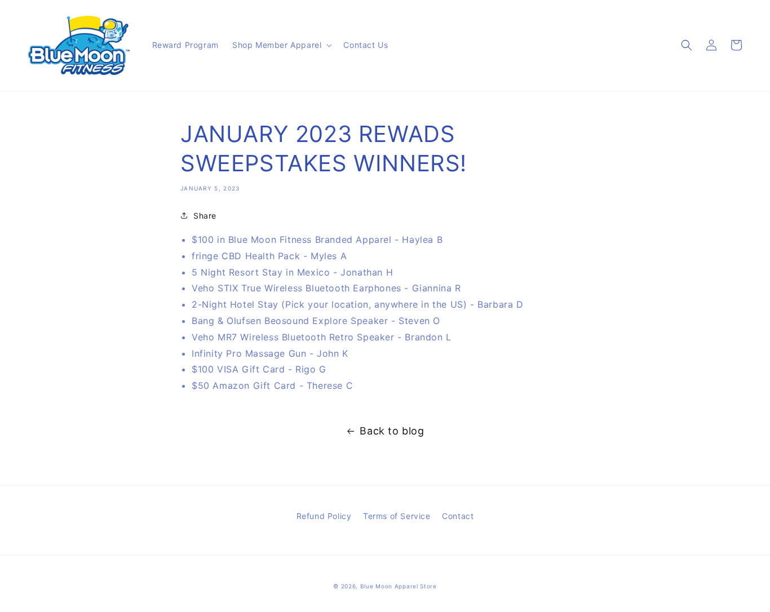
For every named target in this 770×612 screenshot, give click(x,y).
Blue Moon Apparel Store (398, 586)
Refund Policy (324, 516)
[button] (281, 45)
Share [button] (204, 215)
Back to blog (392, 431)
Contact (457, 516)
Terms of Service (397, 516)
